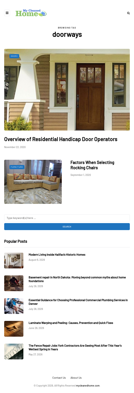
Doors (14, 56)
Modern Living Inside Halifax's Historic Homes (57, 254)
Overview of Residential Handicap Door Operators (60, 139)
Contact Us (59, 377)
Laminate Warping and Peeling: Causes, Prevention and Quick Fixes (71, 322)
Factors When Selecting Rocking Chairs (92, 165)
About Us (76, 377)
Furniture (17, 167)
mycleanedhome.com (88, 385)
